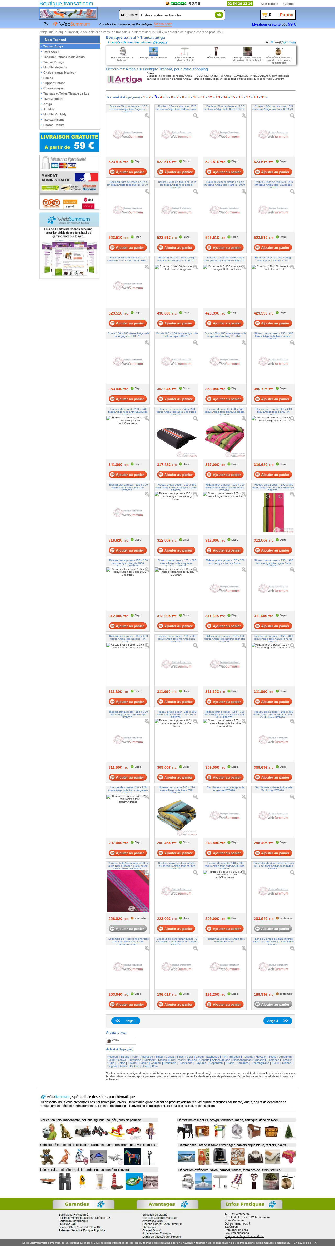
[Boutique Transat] (68, 13)
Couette (204, 1059)
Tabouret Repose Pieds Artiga (64, 56)
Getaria (134, 1066)
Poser (181, 1059)
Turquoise (134, 1059)
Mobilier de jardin (55, 67)
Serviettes (186, 1063)
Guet (190, 1056)
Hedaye (121, 1059)
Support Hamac (54, 83)
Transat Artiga (53, 46)
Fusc (180, 1056)
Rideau (162, 1059)
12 (210, 97)
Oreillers (243, 1063)
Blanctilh (259, 1059)
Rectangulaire (260, 1063)
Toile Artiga (51, 51)
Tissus (125, 1056)
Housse (192, 1059)
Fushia (230, 1063)
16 (240, 97)
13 (218, 97)
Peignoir (112, 1066)
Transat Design (53, 62)
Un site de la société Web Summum (247, 1217)
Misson (286, 1063)
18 (256, 97)
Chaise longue (53, 88)
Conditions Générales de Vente (244, 1236)
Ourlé (110, 1063)
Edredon (234, 1056)
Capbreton (216, 1063)
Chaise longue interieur (59, 72)
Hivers (132, 1063)
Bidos (159, 1056)
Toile (135, 1056)
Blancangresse (242, 1059)
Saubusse (212, 1056)
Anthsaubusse (221, 1059)
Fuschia (248, 1056)
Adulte (124, 1066)
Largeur (287, 1059)
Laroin (200, 1056)
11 (203, 97)
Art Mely (49, 109)
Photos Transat (53, 124)
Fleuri (275, 1063)
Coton (121, 1063)
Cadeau (156, 1063)
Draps (146, 1066)
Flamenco (273, 1059)
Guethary (150, 1059)
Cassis (170, 1056)
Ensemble (170, 1063)
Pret (172, 1059)
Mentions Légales (236, 1239)
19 (263, 97)
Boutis (272, 1056)
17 (248, 97)
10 (195, 97)
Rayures (200, 1063)
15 (233, 97)
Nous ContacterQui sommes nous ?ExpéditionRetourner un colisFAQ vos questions (237, 1226)
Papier (143, 1063)
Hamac (48, 77)
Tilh (224, 1056)
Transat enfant (53, 98)
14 (225, 97)
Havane (261, 1056)
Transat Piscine (53, 119)
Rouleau (112, 1056)
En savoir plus (302, 1242)
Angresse (147, 1056)
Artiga (47, 104)
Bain (155, 1066)
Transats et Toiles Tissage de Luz (66, 93)
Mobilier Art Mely (54, 114)
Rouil (110, 1059)
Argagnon (285, 1056)
